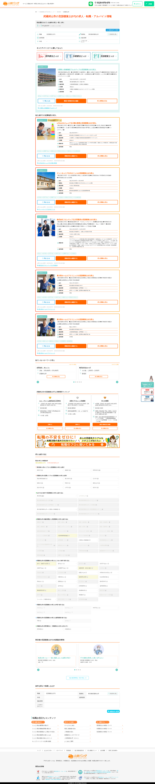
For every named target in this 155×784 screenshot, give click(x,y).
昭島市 (40, 483)
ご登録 (150, 4)
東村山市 (96, 483)
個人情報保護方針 (79, 750)
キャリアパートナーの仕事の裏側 (41, 741)
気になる (47, 101)
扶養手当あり (41, 568)
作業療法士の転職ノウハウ (104, 728)
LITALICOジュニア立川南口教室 (48, 163)
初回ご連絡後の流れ (70, 728)
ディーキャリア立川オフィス (47, 209)
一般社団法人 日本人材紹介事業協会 (53, 779)
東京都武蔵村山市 (54, 463)
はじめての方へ (48, 750)
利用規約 (68, 750)
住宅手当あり (104, 563)
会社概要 (102, 750)
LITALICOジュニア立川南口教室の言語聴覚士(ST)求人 (76, 123)
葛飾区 (67, 470)
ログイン (138, 4)
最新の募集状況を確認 (71, 101)
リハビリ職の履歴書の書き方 (40, 725)
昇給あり (40, 581)
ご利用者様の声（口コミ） (71, 738)
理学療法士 (40, 629)
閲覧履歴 (105, 5)
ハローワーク (59, 750)
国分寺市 (40, 487)
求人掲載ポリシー (92, 750)
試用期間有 (82, 586)
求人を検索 (98, 5)
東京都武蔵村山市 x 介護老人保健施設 (48, 509)
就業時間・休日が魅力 (86, 568)
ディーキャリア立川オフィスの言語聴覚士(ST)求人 (75, 173)
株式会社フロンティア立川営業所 (48, 265)
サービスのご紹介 (69, 725)
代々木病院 (105, 401)
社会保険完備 (104, 577)
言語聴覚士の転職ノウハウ (104, 731)
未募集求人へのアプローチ (71, 735)
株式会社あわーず (85, 367)
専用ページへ (147, 391)
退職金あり (61, 581)
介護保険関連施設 (63, 535)
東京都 (40, 496)
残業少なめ (82, 572)
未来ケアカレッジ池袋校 (77, 401)
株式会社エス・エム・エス (60, 771)
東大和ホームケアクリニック (47, 309)
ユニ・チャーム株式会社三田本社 (50, 401)
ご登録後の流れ (68, 731)
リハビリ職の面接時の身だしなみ (41, 735)
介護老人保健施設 (84, 540)
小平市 (67, 487)
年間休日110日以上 (106, 572)
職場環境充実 (41, 590)
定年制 (60, 586)
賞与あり (61, 563)
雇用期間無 (103, 586)
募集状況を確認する (71, 156)
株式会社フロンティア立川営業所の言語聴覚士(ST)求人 (77, 219)
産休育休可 (103, 581)
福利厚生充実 (83, 577)
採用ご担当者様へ (113, 750)
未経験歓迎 (82, 590)
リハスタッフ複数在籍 (44, 599)
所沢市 (95, 487)
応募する (50, 424)
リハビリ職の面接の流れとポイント (42, 738)
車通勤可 (82, 595)
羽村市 (67, 483)
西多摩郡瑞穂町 (42, 478)
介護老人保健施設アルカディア (48, 108)
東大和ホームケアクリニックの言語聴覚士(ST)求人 (75, 275)
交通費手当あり (63, 568)
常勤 (39, 620)
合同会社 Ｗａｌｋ (43, 367)
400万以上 (96, 607)
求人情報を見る (102, 101)
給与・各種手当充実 (43, 563)
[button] (38, 382)
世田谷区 (96, 470)
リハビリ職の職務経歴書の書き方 (41, 728)
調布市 (40, 470)
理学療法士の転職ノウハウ (104, 725)
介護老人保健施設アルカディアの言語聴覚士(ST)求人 (76, 69)
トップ (39, 750)
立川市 (95, 478)
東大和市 (68, 478)
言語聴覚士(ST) (41, 463)
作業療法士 (68, 629)
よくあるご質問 (68, 741)
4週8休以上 (62, 577)
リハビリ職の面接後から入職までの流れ (43, 731)
